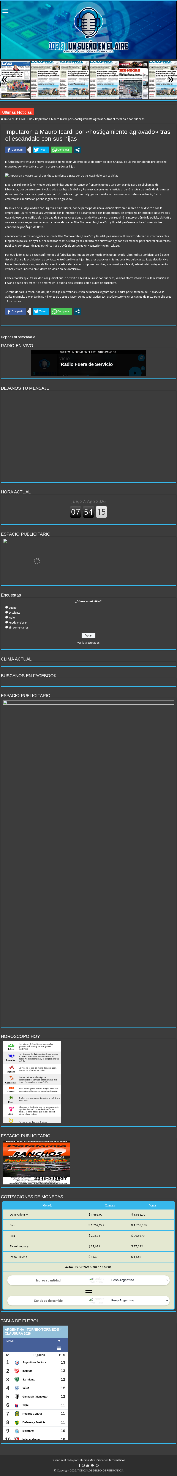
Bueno (13, 607)
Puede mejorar (18, 622)
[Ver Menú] (5, 11)
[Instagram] (83, 1465)
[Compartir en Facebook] (15, 150)
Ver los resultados (88, 642)
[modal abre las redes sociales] (77, 150)
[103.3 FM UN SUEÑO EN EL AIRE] (88, 30)
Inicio (7, 119)
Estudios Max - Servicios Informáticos (102, 1460)
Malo (12, 617)
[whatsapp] (97, 1465)
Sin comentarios (18, 627)
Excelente (14, 612)
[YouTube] (87, 1465)
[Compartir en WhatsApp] (61, 150)
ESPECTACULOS (23, 119)
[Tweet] (41, 150)
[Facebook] (79, 1465)
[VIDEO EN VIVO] (93, 1465)
